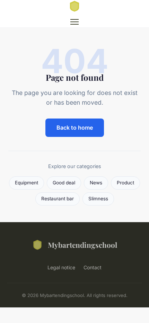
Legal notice (61, 267)
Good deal (64, 182)
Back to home (74, 127)
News (96, 182)
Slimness (98, 198)
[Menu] (74, 21)
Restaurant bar (57, 198)
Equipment (26, 182)
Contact (93, 267)
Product (125, 182)
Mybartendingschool (82, 245)
